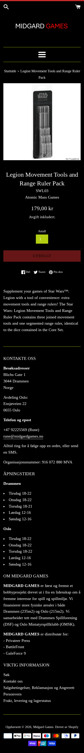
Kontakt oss (13, 681)
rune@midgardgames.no (23, 436)
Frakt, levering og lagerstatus (27, 700)
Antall (42, 231)
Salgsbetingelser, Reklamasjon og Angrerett (38, 687)
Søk (6, 674)
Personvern (12, 694)
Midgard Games (43, 727)
